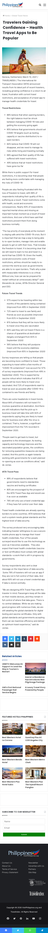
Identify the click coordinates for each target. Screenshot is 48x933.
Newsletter (33, 863)
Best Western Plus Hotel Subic (11, 783)
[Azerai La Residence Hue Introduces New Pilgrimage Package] (35, 669)
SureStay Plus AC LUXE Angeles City (34, 739)
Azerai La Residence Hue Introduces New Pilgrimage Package (35, 679)
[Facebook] (5, 638)
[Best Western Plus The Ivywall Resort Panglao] (35, 773)
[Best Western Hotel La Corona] (12, 729)
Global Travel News (20, 16)
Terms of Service (9, 869)
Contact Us (7, 863)
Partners (32, 869)
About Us (6, 866)
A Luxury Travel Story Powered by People (35, 688)
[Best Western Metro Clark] (35, 751)
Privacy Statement (10, 872)
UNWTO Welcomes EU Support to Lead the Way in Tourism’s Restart (12, 668)
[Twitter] (11, 638)
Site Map (32, 872)
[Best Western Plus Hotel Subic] (12, 773)
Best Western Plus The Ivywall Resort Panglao (34, 784)
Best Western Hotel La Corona (11, 739)
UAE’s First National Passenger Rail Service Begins (11, 690)
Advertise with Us (36, 866)
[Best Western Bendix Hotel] (12, 751)
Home (7, 16)
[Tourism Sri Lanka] (12, 5)
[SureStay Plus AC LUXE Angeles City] (35, 729)
